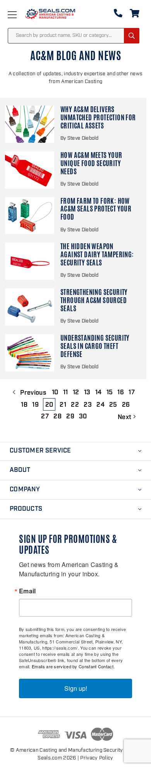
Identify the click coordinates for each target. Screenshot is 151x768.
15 (109, 393)
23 (88, 405)
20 (49, 405)
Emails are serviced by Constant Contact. (73, 666)
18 (24, 405)
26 (126, 405)
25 (113, 405)
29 (70, 417)
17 (132, 393)
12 (76, 393)
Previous (32, 393)
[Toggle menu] (20, 14)
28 (57, 417)
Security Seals (120, 750)
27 (45, 417)
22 (75, 405)
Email (27, 591)
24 (100, 405)
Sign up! (75, 688)
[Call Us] (118, 15)
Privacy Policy (96, 758)
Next (125, 417)
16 (120, 393)
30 (83, 417)
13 (87, 393)
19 (35, 405)
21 (63, 405)
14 (98, 393)
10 (55, 393)
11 (65, 393)
